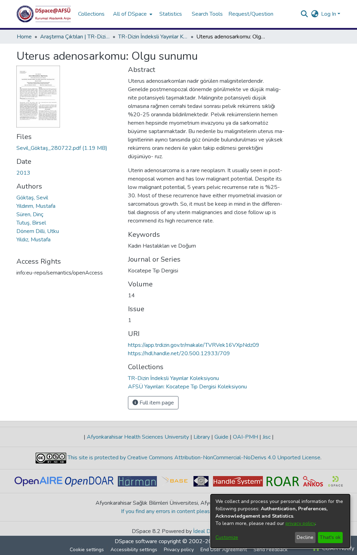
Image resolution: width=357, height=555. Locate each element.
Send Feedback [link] (270, 549)
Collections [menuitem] (91, 14)
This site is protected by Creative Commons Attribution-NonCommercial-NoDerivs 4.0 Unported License (193, 457)
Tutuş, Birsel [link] (31, 223)
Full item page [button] (156, 403)
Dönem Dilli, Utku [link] (37, 231)
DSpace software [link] (136, 541)
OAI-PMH (245, 437)
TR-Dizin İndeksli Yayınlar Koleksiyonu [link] (153, 37)
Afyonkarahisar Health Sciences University (137, 437)
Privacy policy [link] (179, 549)
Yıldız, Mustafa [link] (33, 239)
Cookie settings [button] (87, 549)
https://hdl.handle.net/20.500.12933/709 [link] (179, 353)
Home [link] (24, 37)
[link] (61, 148)
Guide (221, 437)
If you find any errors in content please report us (178, 511)
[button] (43, 14)
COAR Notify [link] (337, 548)
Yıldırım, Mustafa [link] (35, 206)
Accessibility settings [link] (134, 549)
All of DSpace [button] (130, 14)
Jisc (266, 437)
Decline (305, 537)
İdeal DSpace (209, 531)
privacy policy (300, 523)
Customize (226, 537)
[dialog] (280, 521)
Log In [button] (329, 14)
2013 (23, 173)
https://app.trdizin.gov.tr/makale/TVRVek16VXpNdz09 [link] (193, 345)
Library (201, 437)
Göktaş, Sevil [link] (32, 198)
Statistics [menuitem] (170, 14)
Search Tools (207, 14)
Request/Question (250, 14)
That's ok (330, 537)
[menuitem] (132, 14)
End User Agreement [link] (223, 549)
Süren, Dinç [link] (29, 214)
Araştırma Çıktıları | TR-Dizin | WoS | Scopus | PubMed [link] (75, 37)
